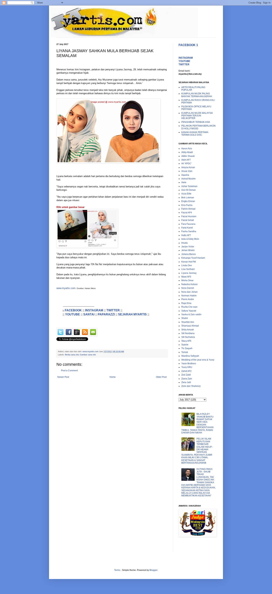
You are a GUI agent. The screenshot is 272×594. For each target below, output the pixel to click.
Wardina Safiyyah (190, 356)
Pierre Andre (187, 299)
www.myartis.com (65, 288)
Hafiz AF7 (186, 235)
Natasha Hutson (189, 284)
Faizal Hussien (188, 216)
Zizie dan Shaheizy (191, 386)
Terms (117, 570)
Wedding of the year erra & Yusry (197, 360)
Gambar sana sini (88, 355)
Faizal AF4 (186, 212)
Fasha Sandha (188, 231)
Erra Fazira (186, 205)
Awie (183, 182)
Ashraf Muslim (188, 178)
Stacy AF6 (186, 341)
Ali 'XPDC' (186, 163)
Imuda (184, 243)
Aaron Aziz (186, 148)
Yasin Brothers (188, 363)
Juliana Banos (188, 254)
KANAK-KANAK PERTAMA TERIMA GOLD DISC (194, 133)
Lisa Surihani (188, 269)
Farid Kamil (187, 227)
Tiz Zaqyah (186, 348)
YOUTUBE (72, 314)
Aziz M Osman (188, 190)
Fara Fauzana (188, 224)
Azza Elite (186, 193)
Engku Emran (188, 201)
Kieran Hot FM (188, 261)
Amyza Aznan (188, 167)
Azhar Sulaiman (189, 186)
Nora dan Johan (189, 292)
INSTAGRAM (94, 310)
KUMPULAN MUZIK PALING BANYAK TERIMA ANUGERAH (196, 94)
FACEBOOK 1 (188, 45)
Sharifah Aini (187, 322)
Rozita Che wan (189, 307)
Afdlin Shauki (188, 156)
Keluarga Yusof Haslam (193, 258)
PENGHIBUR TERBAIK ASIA (195, 122)
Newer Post (63, 377)
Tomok (184, 352)
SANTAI (88, 314)
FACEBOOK (73, 310)
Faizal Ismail (187, 220)
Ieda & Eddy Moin (190, 239)
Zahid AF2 (186, 371)
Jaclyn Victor (187, 246)
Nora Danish (187, 288)
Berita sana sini (72, 355)
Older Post (161, 377)
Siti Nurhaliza (188, 337)
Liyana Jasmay (189, 273)
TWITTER (113, 310)
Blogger (153, 570)
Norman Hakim (189, 295)
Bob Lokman (187, 197)
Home (113, 377)
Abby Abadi (187, 152)
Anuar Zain (186, 171)
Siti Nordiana (187, 333)
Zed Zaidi (186, 374)
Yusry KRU (186, 367)
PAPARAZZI (106, 314)
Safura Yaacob (188, 310)
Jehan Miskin (188, 250)
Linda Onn (186, 265)
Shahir (184, 318)
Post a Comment (69, 370)
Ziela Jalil (186, 382)
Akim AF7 (186, 160)
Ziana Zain (186, 378)
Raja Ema (186, 303)
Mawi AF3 (186, 276)
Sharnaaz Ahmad (190, 325)
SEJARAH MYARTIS (132, 314)
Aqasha (185, 175)
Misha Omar (187, 280)
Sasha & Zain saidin (191, 314)
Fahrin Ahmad (188, 209)
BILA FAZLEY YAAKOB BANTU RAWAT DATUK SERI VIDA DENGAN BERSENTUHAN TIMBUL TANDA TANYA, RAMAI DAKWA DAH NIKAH (197, 423)
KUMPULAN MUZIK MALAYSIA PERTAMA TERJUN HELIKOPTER (197, 116)
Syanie (184, 344)
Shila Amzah (187, 329)
